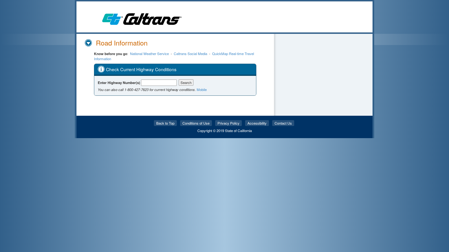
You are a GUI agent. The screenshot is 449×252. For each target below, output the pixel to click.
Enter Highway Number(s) (119, 82)
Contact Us (283, 123)
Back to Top (165, 123)
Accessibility (257, 123)
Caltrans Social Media (190, 53)
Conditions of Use (196, 123)
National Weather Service (149, 53)
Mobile (202, 89)
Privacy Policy (228, 123)
